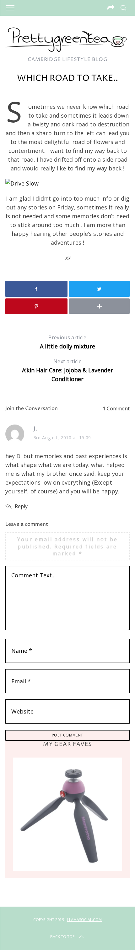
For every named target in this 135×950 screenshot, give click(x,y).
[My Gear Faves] (67, 814)
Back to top (62, 936)
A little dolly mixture (67, 342)
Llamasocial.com (84, 919)
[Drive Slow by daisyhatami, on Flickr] (22, 183)
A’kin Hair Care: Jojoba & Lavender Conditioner (67, 370)
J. (35, 429)
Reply (21, 506)
